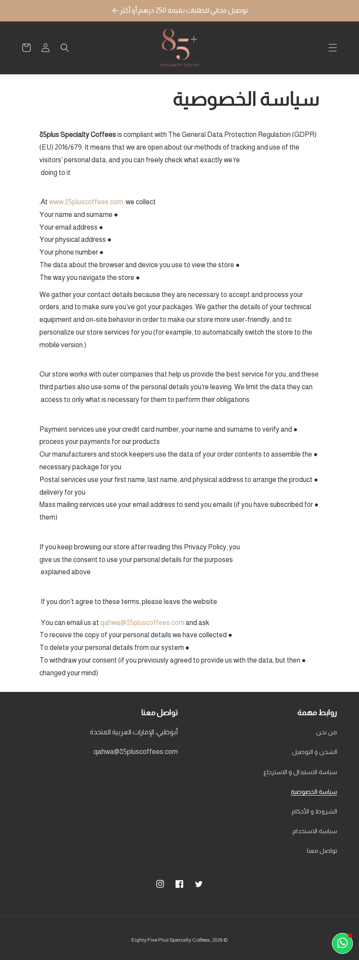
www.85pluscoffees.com (86, 202)
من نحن (326, 732)
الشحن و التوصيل (314, 751)
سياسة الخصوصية (314, 791)
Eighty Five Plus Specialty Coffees (170, 940)
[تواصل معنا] (342, 943)
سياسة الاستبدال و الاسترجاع (300, 771)
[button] (332, 47)
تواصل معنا (322, 850)
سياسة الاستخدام (314, 830)
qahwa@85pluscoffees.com (142, 622)
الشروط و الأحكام (314, 811)
